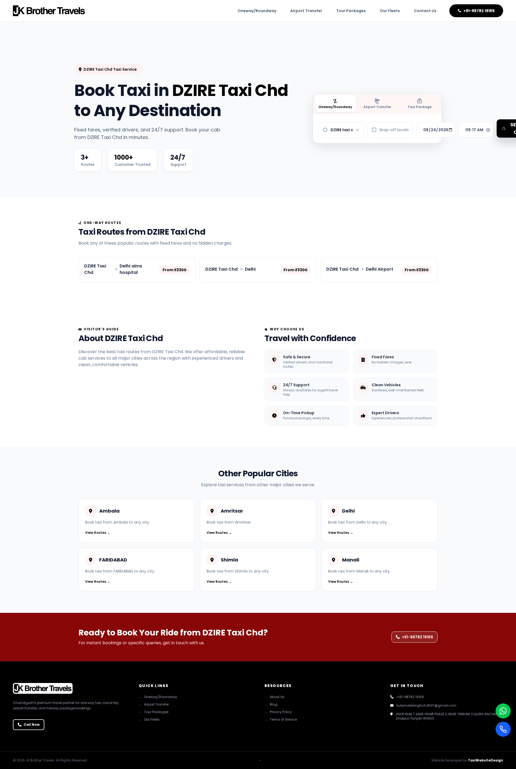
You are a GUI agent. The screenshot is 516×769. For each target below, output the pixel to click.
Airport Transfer (306, 10)
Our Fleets (390, 10)
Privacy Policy (278, 712)
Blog (270, 704)
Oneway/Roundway (257, 10)
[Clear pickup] (357, 130)
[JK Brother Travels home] (49, 10)
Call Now (32, 724)
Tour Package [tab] (419, 107)
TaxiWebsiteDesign (485, 760)
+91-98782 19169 (478, 10)
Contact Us (425, 10)
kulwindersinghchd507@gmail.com (426, 705)
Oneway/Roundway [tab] (335, 107)
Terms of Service (280, 719)
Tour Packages (351, 10)
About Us (274, 697)
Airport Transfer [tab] (377, 107)
